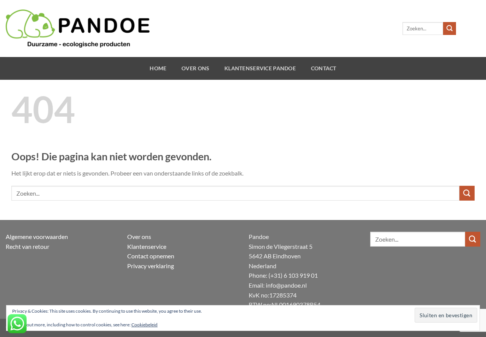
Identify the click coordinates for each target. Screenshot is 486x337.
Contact (323, 68)
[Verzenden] (449, 28)
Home (158, 68)
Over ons (195, 68)
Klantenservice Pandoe (260, 68)
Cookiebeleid (144, 325)
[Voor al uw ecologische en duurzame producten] (78, 28)
